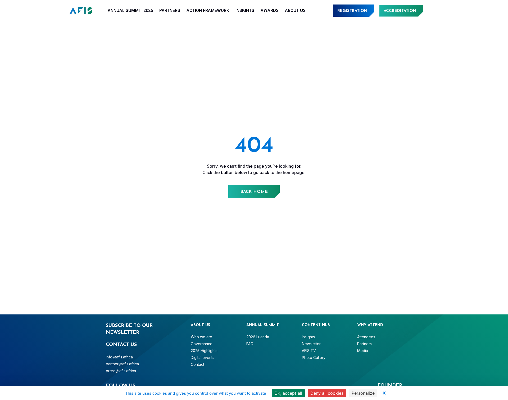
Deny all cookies (326, 393)
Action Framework (208, 10)
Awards (270, 10)
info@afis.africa (119, 357)
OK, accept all (288, 393)
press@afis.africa (121, 370)
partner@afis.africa (122, 364)
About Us (295, 10)
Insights (244, 10)
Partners (169, 10)
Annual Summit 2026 (130, 10)
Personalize (363, 393)
